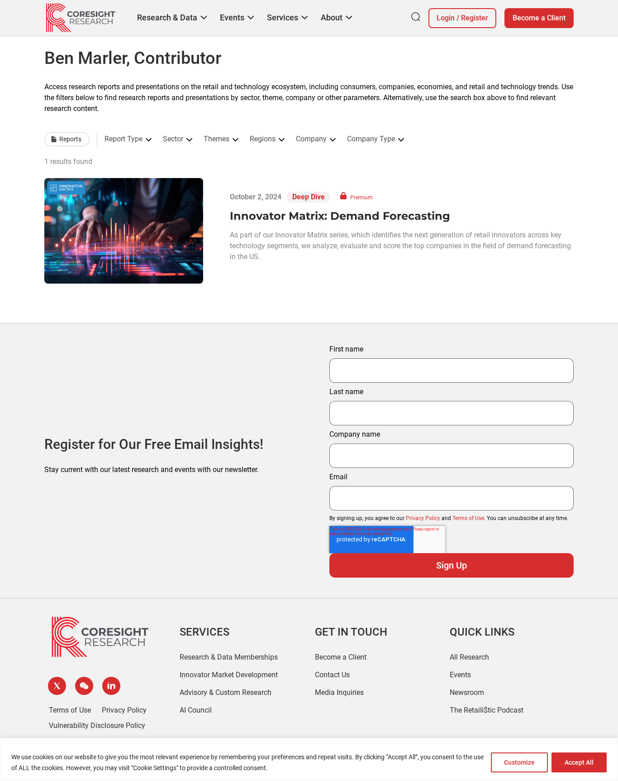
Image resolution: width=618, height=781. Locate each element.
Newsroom (467, 692)
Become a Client (539, 18)
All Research (469, 657)
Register (474, 18)
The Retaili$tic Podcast (486, 710)
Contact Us (332, 674)
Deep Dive (308, 197)
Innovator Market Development (229, 674)
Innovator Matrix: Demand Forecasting (340, 215)
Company (311, 139)
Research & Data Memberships (229, 657)
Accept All (579, 762)
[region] (309, 759)
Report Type (124, 139)
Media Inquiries (339, 692)
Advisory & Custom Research (225, 692)
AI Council (196, 710)
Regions (263, 139)
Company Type (371, 139)
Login (446, 18)
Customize (519, 762)
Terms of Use (468, 518)
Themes (216, 139)
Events (460, 674)
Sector (173, 139)
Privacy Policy (423, 518)
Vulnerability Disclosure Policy (97, 725)
